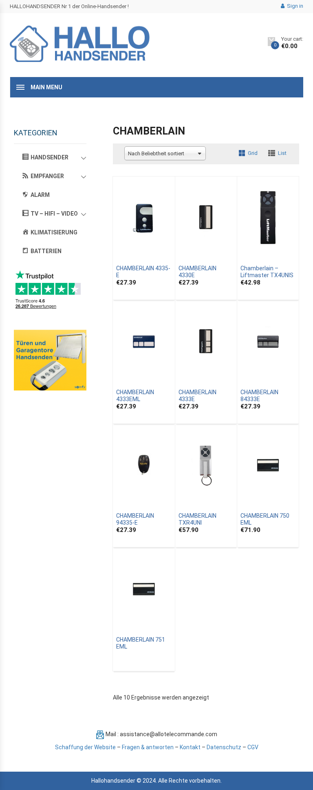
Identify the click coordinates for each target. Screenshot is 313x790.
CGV (252, 747)
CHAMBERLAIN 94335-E (135, 519)
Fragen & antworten (148, 747)
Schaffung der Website (85, 747)
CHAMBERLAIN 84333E (259, 395)
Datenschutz (224, 747)
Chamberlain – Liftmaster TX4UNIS (266, 271)
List (282, 153)
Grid (253, 153)
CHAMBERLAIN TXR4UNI (197, 519)
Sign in (294, 6)
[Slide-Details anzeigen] (50, 360)
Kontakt (190, 747)
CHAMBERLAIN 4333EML (135, 395)
